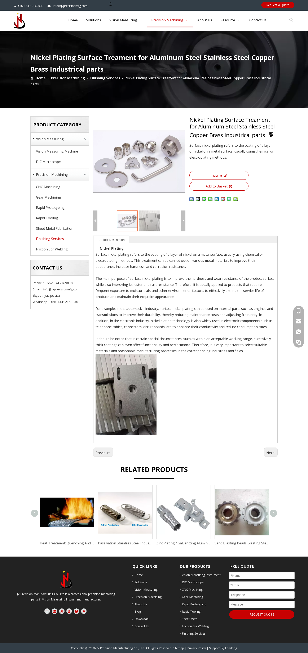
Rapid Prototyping (50, 207)
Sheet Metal (190, 619)
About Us (141, 604)
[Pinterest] (84, 611)
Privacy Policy (196, 648)
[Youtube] (69, 611)
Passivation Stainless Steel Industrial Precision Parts (125, 543)
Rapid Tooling (47, 218)
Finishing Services (50, 238)
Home (139, 575)
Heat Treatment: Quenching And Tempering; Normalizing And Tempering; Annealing (67, 543)
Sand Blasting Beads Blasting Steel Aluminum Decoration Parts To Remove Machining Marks (242, 543)
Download (142, 619)
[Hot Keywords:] (291, 20)
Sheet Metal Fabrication (54, 228)
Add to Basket (217, 186)
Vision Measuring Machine (57, 151)
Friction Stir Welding (52, 249)
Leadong (231, 648)
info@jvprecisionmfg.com (70, 6)
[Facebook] (47, 611)
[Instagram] (76, 611)
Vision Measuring (50, 139)
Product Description (111, 240)
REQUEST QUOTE (262, 614)
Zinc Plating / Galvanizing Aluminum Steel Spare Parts (183, 543)
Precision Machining (52, 174)
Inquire (216, 175)
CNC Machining (48, 187)
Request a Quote (277, 5)
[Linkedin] (54, 611)
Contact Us (142, 626)
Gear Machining (48, 197)
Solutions (141, 582)
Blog (138, 611)
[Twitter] (62, 611)
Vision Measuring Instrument (201, 575)
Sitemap (178, 648)
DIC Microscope (48, 161)
